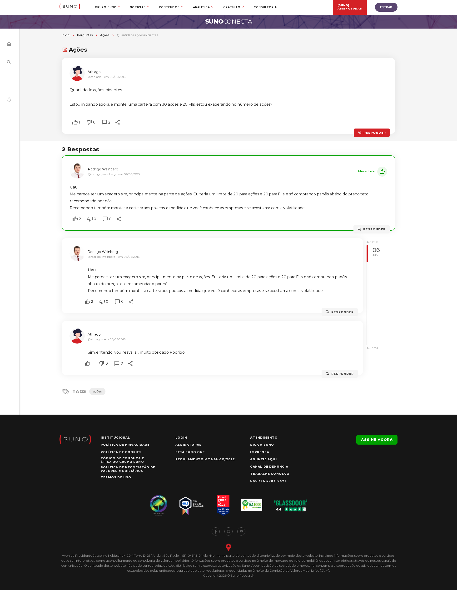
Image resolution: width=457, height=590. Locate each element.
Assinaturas (188, 444)
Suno (228, 21)
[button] (75, 122)
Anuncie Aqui (263, 459)
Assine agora (377, 439)
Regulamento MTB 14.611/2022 (205, 459)
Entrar (386, 7)
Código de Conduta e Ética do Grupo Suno (122, 460)
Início (66, 35)
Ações (104, 35)
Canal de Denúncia (269, 466)
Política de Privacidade (125, 444)
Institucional (115, 437)
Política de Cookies (121, 452)
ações (97, 391)
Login (181, 437)
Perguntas (85, 35)
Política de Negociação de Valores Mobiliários (128, 469)
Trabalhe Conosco (269, 474)
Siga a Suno (262, 444)
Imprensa (259, 452)
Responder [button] (374, 132)
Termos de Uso (116, 477)
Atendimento (264, 437)
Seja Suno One (190, 452)
